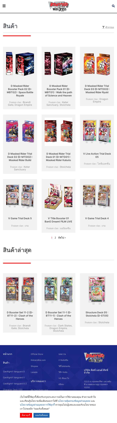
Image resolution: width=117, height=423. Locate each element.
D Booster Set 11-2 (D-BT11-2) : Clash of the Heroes (20, 315)
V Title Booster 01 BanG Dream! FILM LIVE (58, 220)
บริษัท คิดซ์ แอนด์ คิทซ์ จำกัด (96, 371)
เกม (27, 225)
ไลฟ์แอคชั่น (104, 163)
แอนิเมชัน (65, 228)
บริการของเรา (38, 381)
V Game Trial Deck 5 (20, 218)
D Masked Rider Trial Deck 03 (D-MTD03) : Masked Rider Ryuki (97, 89)
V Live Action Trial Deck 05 (97, 155)
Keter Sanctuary (57, 103)
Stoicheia (65, 104)
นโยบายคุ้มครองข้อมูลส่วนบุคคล (74, 400)
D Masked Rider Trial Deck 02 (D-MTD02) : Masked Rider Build (20, 157)
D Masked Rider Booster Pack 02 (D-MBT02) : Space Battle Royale (20, 90)
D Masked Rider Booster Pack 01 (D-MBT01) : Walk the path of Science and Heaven (58, 90)
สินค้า (6, 362)
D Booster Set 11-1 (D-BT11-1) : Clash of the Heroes (58, 315)
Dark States (65, 325)
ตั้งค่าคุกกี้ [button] (26, 415)
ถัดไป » (62, 237)
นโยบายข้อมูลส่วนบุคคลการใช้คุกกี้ (37, 404)
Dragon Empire (23, 104)
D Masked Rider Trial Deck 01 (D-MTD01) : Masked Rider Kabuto (58, 157)
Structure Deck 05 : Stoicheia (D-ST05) (97, 314)
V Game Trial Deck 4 (97, 218)
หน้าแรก (7, 353)
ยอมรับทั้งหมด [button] (41, 415)
